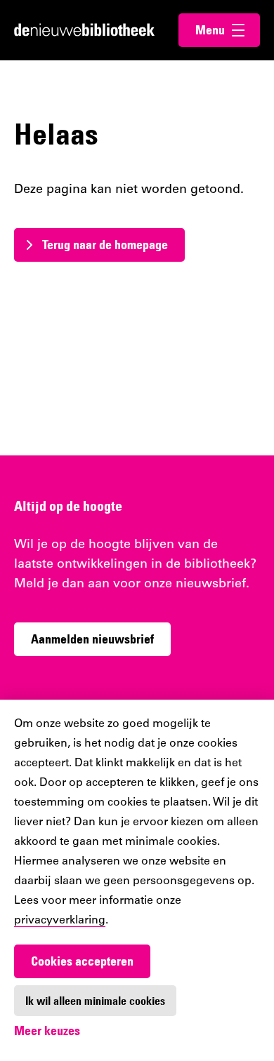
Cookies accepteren (82, 961)
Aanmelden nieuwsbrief (92, 639)
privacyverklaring (59, 920)
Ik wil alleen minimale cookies (95, 1001)
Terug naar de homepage (105, 244)
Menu (227, 30)
